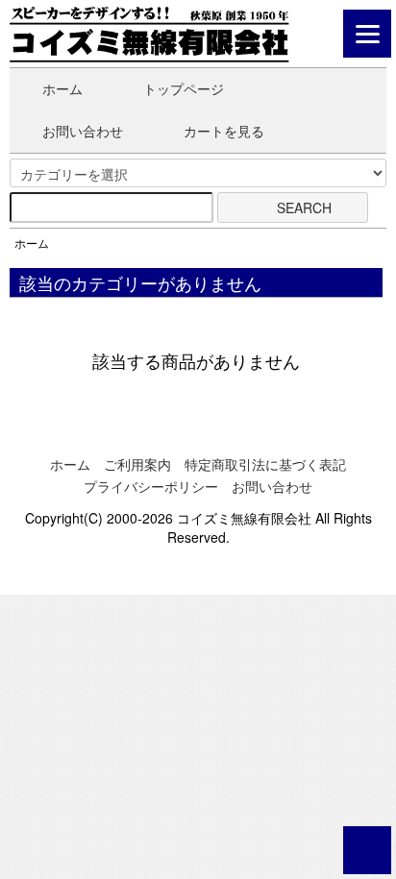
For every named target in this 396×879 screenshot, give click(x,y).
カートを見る (224, 130)
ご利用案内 (137, 464)
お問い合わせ (82, 130)
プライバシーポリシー (151, 486)
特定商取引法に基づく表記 (265, 464)
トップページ (183, 88)
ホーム (62, 88)
